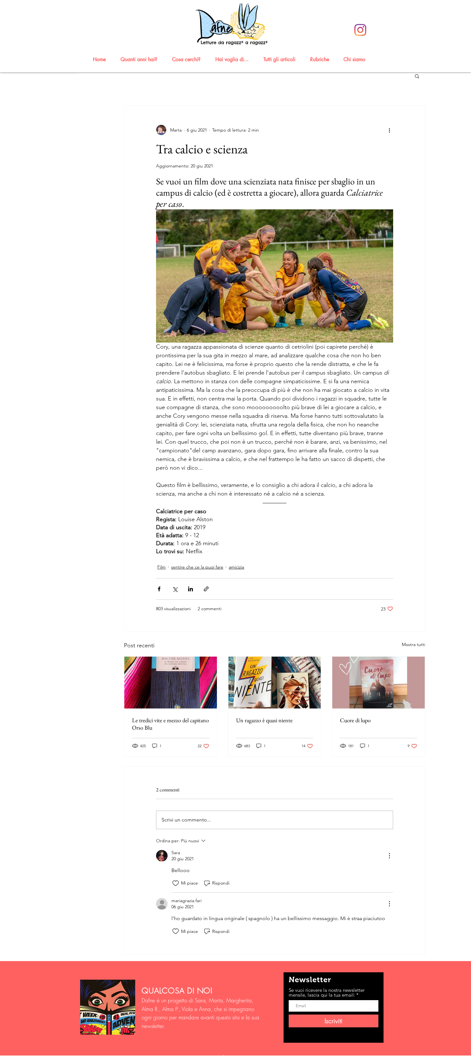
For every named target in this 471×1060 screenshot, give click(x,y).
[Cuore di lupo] (378, 682)
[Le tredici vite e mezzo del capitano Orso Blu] (170, 682)
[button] (142, 59)
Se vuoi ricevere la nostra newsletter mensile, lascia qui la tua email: (327, 992)
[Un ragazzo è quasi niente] (274, 682)
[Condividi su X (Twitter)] (175, 589)
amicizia (236, 567)
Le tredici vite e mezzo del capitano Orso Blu (170, 723)
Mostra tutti (413, 644)
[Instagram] (360, 30)
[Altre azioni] (389, 130)
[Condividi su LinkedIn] (190, 589)
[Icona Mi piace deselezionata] (175, 883)
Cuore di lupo (355, 720)
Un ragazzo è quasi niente (264, 720)
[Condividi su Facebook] (159, 589)
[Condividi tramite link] (206, 589)
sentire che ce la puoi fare (197, 567)
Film (161, 567)
